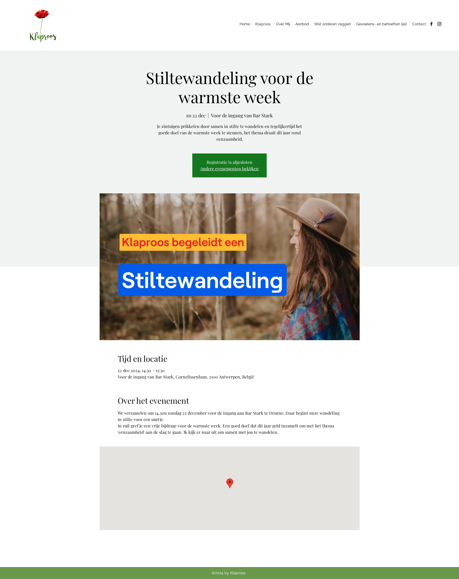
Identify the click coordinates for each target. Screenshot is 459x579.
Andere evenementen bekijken (229, 168)
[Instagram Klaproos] (439, 24)
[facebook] (431, 24)
